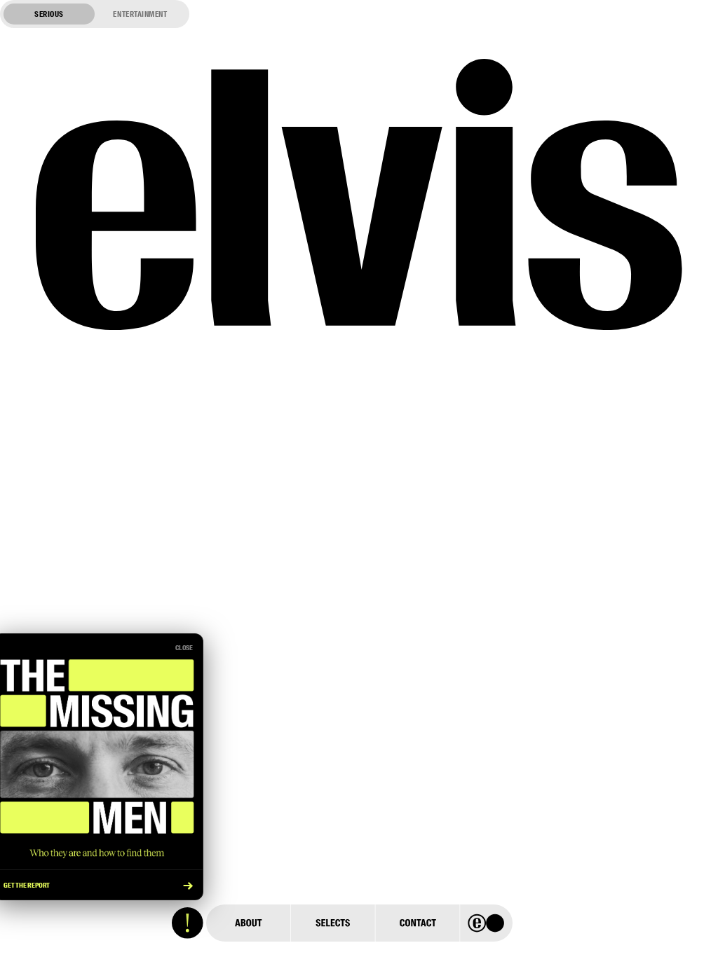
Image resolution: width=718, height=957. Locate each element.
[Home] (486, 923)
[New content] (187, 923)
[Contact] (417, 923)
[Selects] (332, 923)
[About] (248, 923)
